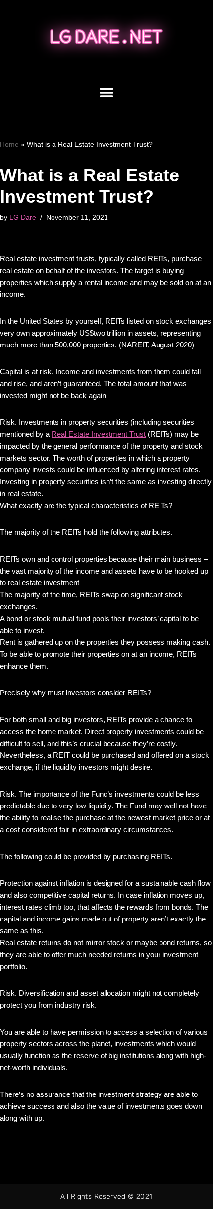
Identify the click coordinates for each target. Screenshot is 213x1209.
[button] (107, 93)
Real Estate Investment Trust (99, 434)
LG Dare (22, 217)
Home (9, 144)
